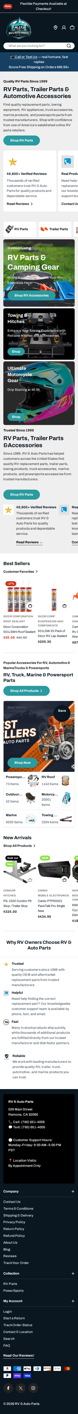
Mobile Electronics (53, 895)
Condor (9, 890)
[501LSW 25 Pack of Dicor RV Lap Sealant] (54, 595)
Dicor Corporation (18, 616)
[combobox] (39, 45)
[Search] (68, 45)
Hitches (9, 895)
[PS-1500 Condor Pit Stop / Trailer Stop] (19, 869)
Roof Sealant (14, 621)
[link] (54, 229)
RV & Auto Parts (27, 1404)
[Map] (55, 27)
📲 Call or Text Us (24, 57)
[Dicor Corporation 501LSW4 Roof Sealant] (19, 595)
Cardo (43, 890)
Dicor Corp (46, 616)
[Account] (63, 27)
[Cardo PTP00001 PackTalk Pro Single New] (54, 869)
